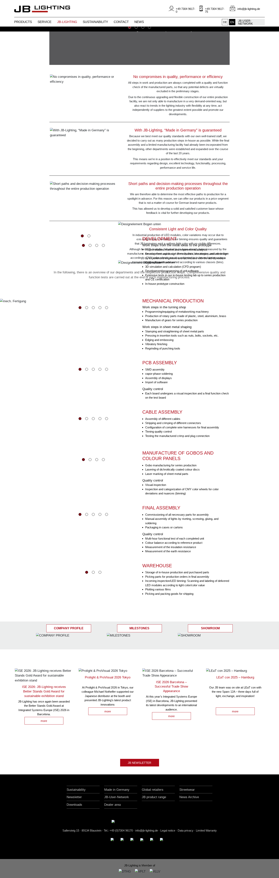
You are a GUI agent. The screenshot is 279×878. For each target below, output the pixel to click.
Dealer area (112, 804)
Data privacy (185, 830)
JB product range (154, 797)
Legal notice (167, 830)
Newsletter (74, 797)
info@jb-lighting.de (146, 830)
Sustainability (76, 789)
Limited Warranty (206, 830)
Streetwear (187, 789)
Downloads (74, 804)
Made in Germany (116, 789)
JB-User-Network (116, 797)
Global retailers (152, 789)
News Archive (189, 797)
